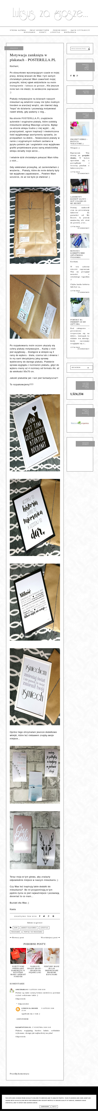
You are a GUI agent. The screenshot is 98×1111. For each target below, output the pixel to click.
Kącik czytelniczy (80, 30)
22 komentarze (83, 292)
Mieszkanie (29, 32)
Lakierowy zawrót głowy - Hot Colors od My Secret (79, 200)
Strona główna (18, 30)
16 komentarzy (83, 173)
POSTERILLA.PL (31, 118)
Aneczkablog (22, 989)
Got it (54, 1106)
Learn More (45, 1106)
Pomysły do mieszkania (33, 932)
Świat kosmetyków (39, 30)
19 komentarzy (83, 349)
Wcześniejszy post (49, 937)
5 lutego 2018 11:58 (37, 989)
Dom (15, 927)
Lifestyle (55, 32)
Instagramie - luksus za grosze (27, 85)
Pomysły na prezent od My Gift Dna (78, 322)
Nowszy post (18, 937)
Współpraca (70, 32)
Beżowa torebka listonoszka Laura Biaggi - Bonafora (51, 970)
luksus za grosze (30, 1008)
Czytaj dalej (75, 172)
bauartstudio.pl (23, 1027)
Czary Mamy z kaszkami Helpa (18, 968)
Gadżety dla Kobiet (29, 927)
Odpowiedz (21, 999)
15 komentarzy (83, 228)
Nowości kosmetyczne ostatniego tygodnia (77, 254)
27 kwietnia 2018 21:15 (41, 1027)
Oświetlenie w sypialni (35, 967)
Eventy (42, 32)
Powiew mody (60, 30)
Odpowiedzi (23, 1004)
